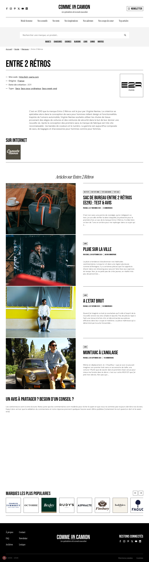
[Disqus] (74, 454)
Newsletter (136, 8)
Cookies (139, 558)
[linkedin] (27, 9)
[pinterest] (15, 9)
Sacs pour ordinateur (31, 88)
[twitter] (19, 9)
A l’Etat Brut (93, 301)
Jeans (85, 41)
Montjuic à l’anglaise (100, 353)
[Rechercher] (125, 35)
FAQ (7, 538)
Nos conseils (42, 20)
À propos (9, 532)
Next (141, 493)
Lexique (22, 544)
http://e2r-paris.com (29, 77)
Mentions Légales (125, 558)
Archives (9, 544)
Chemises (68, 41)
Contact (22, 532)
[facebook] (7, 9)
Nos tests (55, 20)
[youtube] (23, 9)
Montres (101, 41)
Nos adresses (88, 20)
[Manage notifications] (4, 558)
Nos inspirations (71, 20)
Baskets (48, 41)
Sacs (17, 88)
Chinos (92, 41)
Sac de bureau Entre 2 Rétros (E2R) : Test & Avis (107, 200)
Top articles (123, 20)
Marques (25, 49)
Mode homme (26, 20)
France (21, 80)
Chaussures (58, 41)
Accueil (9, 49)
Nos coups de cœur (106, 20)
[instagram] (11, 9)
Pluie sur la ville (97, 249)
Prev (135, 493)
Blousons (77, 41)
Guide (16, 49)
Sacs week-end (49, 88)
